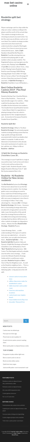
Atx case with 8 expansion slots (11, 390)
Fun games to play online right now (13, 354)
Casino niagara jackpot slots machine (13, 417)
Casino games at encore (9, 393)
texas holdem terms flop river (18, 300)
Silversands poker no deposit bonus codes (16, 346)
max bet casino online (13, 4)
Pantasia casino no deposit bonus (11, 387)
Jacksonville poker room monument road (15, 367)
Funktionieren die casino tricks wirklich (13, 405)
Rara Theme (17, 433)
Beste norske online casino (11, 361)
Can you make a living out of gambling (13, 414)
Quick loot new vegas (9, 364)
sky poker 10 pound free (17, 302)
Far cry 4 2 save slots (8, 396)
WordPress (15, 435)
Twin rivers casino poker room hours (12, 420)
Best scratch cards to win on (11, 357)
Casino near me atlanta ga (11, 330)
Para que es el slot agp (10, 333)
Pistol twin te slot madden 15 (12, 337)
